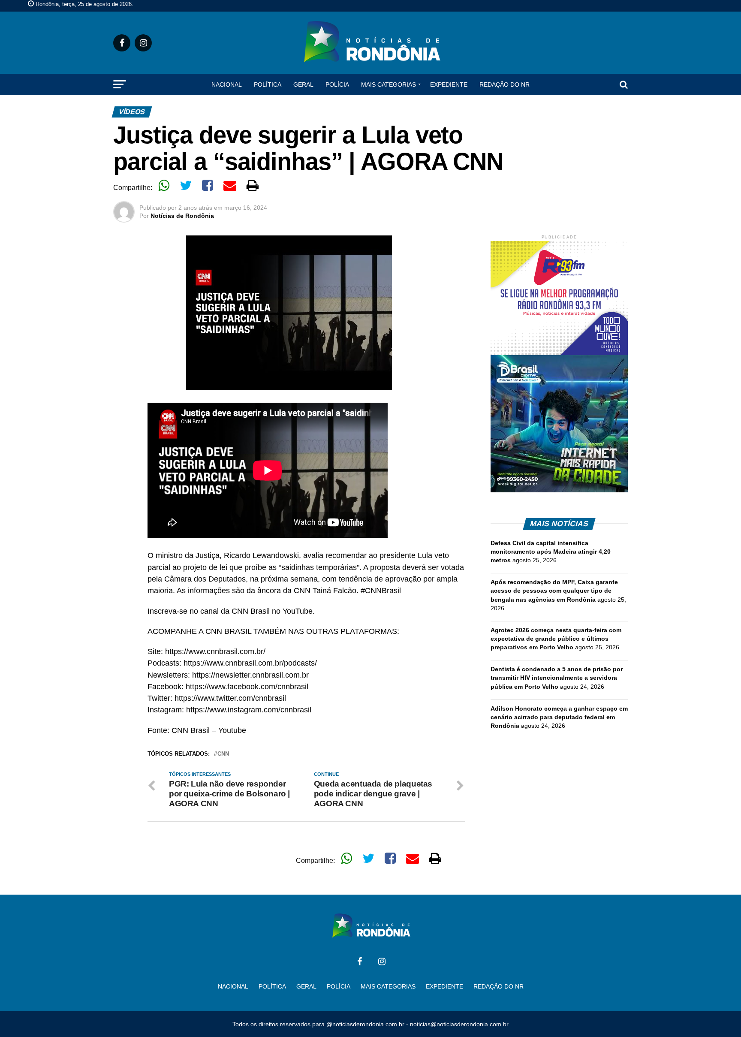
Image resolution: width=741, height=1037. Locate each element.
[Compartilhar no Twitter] (186, 185)
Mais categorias (388, 84)
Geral (303, 84)
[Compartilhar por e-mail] (229, 185)
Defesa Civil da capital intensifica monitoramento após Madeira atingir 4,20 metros (551, 552)
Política (267, 84)
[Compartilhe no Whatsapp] (163, 185)
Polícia (337, 84)
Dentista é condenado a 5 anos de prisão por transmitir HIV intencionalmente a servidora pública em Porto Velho (557, 678)
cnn (223, 754)
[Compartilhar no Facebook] (207, 185)
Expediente (448, 84)
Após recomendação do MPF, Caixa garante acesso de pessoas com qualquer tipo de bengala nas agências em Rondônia (554, 591)
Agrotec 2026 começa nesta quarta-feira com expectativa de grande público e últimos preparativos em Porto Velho (556, 639)
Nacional (226, 84)
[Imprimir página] (253, 185)
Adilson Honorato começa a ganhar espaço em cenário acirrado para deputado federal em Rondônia (559, 717)
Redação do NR (504, 84)
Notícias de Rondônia (182, 215)
